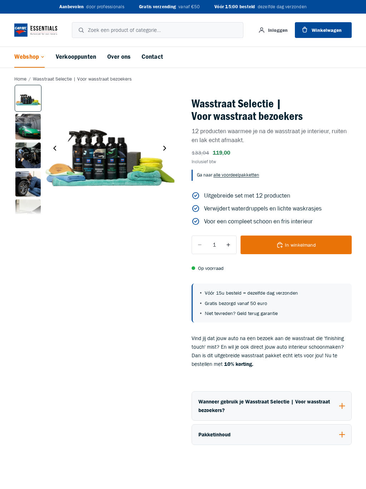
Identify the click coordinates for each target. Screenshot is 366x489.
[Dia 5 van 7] (28, 212)
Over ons (118, 56)
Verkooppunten (76, 56)
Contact (152, 56)
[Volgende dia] (166, 149)
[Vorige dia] (53, 149)
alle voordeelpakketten (236, 175)
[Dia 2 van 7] (28, 127)
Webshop (26, 56)
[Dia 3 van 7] (28, 155)
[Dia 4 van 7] (28, 184)
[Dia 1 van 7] (28, 98)
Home (20, 79)
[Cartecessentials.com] (35, 30)
